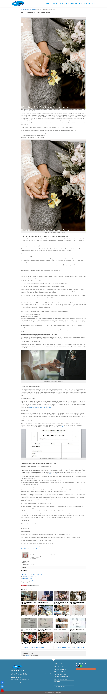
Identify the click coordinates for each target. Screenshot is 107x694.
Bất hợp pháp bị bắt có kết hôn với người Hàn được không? (71, 647)
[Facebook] (22, 567)
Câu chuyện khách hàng (71, 3)
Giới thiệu (55, 3)
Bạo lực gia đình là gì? (27, 578)
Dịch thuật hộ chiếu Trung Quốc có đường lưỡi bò (33, 573)
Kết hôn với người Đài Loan (30, 9)
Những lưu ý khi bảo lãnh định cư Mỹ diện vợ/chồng (33, 574)
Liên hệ (91, 3)
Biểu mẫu (86, 3)
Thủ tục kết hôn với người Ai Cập (29, 576)
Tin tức (80, 3)
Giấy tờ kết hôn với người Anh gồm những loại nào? (34, 647)
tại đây (61, 426)
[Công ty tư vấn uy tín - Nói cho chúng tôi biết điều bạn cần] (18, 3)
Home (22, 9)
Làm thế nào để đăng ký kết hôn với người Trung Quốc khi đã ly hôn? (37, 580)
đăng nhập (28, 655)
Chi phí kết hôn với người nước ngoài (29, 548)
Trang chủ (48, 3)
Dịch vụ (61, 3)
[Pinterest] (25, 567)
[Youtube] (24, 567)
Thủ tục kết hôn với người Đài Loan (37, 546)
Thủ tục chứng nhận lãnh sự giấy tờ (56, 473)
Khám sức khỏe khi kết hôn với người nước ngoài (40, 407)
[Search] (94, 3)
